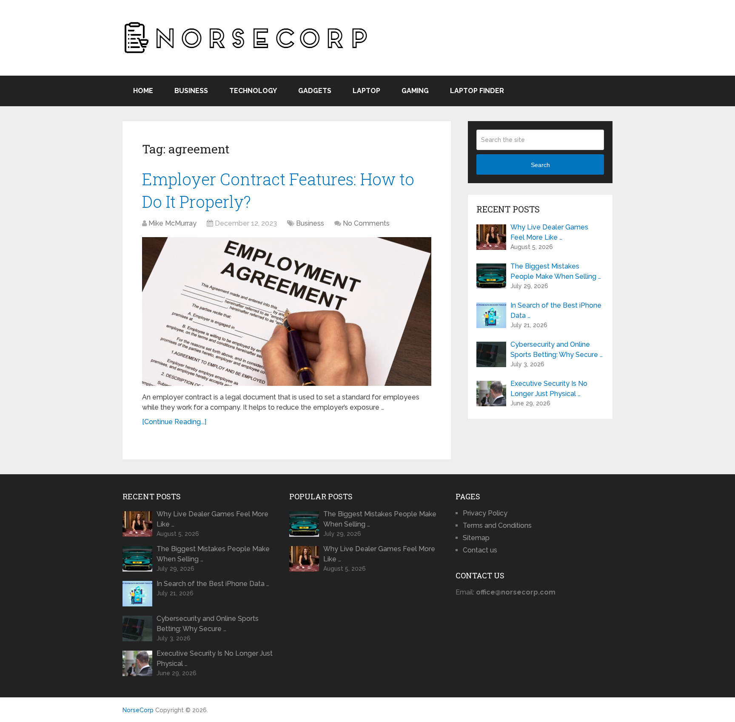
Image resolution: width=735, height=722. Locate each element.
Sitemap (476, 538)
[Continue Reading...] (174, 422)
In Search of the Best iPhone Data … (555, 310)
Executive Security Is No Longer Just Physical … (548, 388)
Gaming (415, 91)
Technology (253, 91)
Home (143, 91)
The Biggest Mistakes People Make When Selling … (555, 271)
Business (191, 91)
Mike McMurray (172, 223)
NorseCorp (138, 710)
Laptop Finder (477, 91)
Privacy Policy (485, 513)
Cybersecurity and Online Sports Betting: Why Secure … (556, 349)
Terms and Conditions (497, 525)
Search (540, 164)
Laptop (366, 91)
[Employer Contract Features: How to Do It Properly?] (286, 311)
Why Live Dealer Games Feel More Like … (549, 232)
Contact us (480, 550)
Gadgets (314, 91)
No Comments (366, 223)
